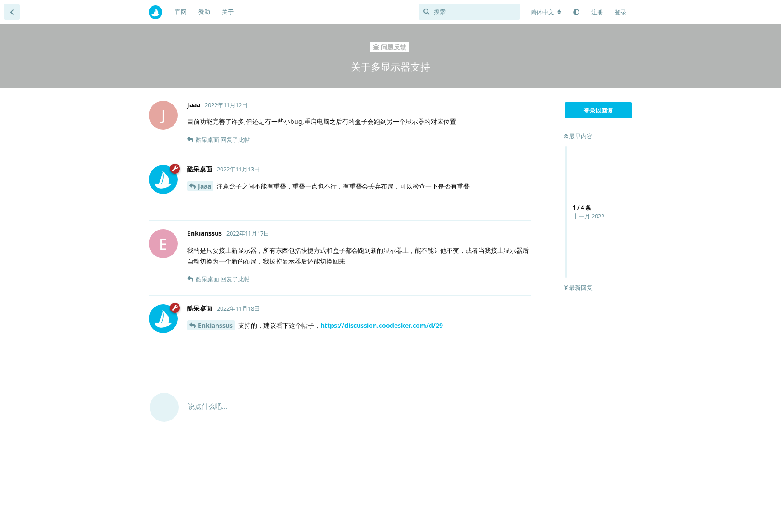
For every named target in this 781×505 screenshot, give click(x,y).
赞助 (204, 12)
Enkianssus (215, 325)
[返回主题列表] (12, 12)
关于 (228, 12)
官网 (181, 12)
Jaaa (204, 186)
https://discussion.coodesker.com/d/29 (381, 325)
